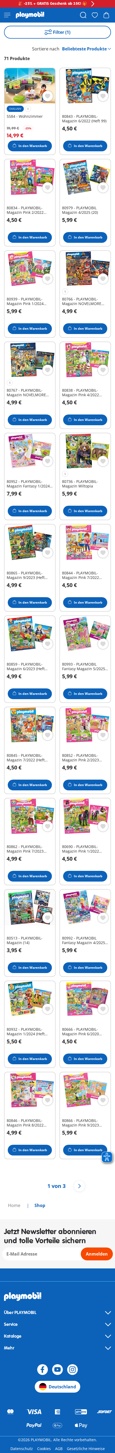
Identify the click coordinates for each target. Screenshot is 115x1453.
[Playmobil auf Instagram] (72, 1369)
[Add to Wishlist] (47, 96)
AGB (59, 1448)
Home (14, 1205)
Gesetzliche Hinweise (86, 1448)
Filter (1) (61, 32)
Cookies (44, 1448)
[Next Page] (79, 1186)
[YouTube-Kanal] (57, 1369)
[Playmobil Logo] (30, 15)
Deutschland (62, 1387)
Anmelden (97, 1254)
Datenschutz (21, 1448)
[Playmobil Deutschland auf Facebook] (42, 1369)
